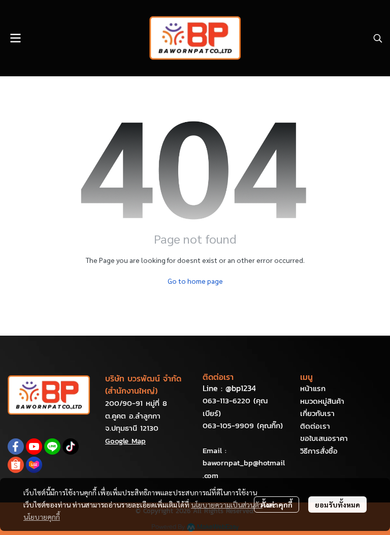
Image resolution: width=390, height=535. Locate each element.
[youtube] (34, 446)
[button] (378, 38)
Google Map (125, 441)
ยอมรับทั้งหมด (337, 504)
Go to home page (195, 280)
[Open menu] (15, 38)
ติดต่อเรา (315, 426)
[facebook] (16, 446)
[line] (52, 446)
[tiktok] (70, 446)
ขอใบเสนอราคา (324, 438)
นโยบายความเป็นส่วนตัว (227, 504)
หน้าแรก (313, 388)
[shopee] (16, 465)
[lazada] (34, 465)
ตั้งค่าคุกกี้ (276, 504)
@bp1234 (240, 388)
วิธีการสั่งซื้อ (319, 451)
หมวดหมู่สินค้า (322, 401)
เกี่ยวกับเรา (317, 413)
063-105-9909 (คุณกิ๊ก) (243, 425)
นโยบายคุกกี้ (41, 516)
